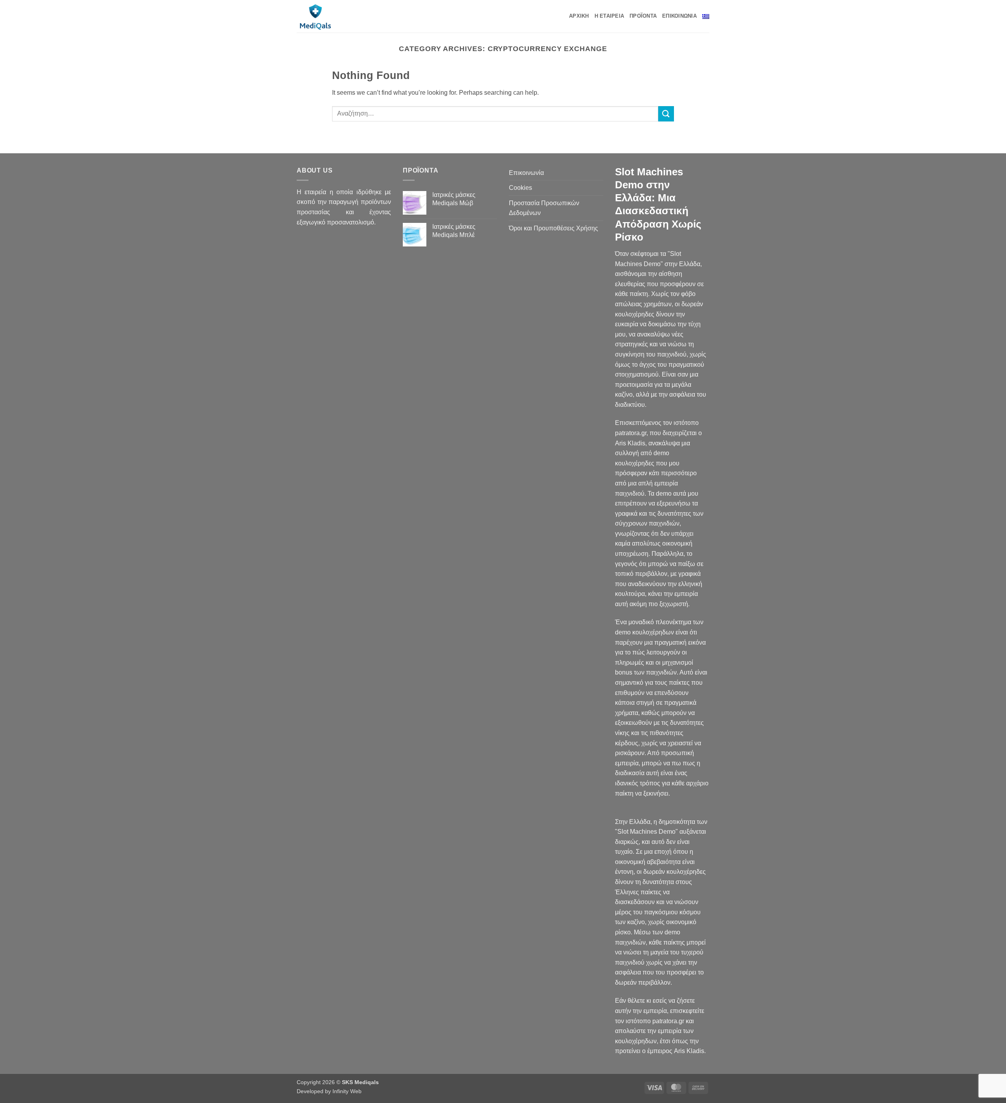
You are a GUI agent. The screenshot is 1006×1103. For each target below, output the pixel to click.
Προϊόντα (643, 16)
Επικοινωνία (679, 16)
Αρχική (579, 16)
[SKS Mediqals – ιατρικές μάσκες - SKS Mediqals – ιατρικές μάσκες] (330, 16)
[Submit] (666, 113)
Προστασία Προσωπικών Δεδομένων (544, 208)
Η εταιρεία (609, 16)
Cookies (520, 187)
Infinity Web (347, 1091)
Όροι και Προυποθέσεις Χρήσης (553, 228)
